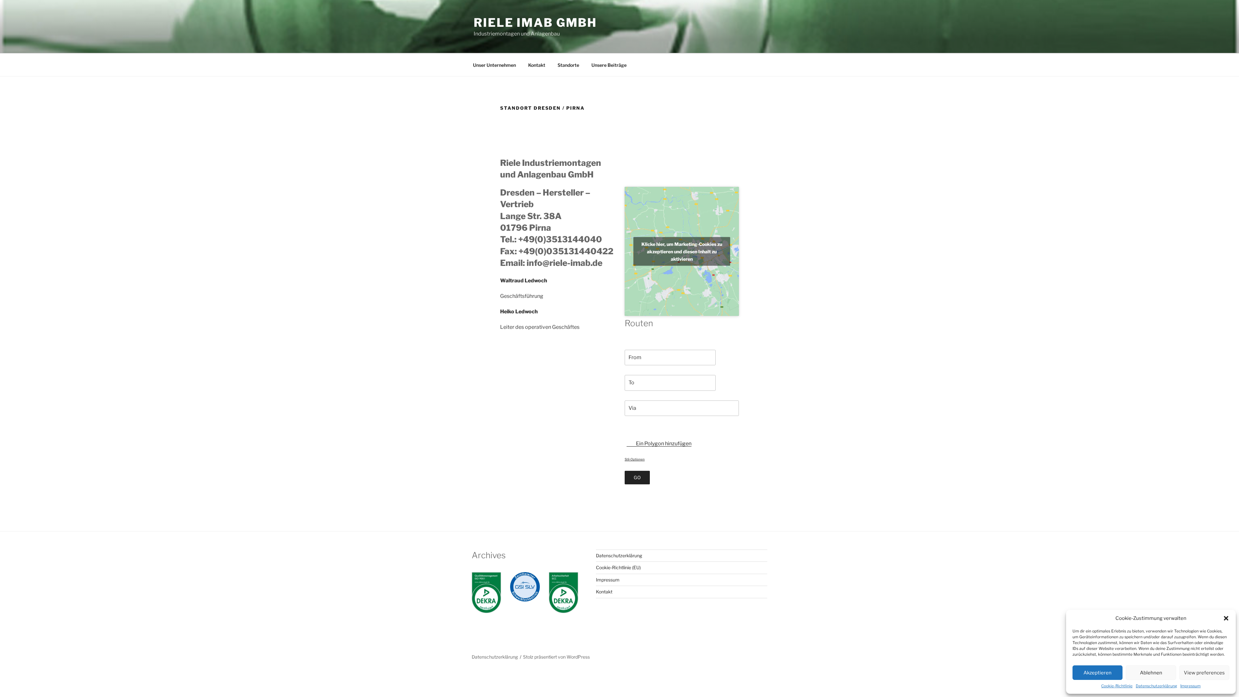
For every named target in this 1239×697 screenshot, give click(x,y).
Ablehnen (1151, 673)
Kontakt (536, 65)
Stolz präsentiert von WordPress (556, 657)
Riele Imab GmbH (535, 22)
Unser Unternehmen (494, 65)
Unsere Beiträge (609, 65)
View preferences (1204, 673)
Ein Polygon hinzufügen (663, 443)
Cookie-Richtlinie (1117, 685)
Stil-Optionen (635, 459)
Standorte (568, 65)
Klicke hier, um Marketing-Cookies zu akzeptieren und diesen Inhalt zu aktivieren (681, 251)
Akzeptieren (1097, 673)
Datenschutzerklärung (1156, 685)
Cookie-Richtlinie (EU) (618, 567)
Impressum (1190, 685)
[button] (1226, 618)
